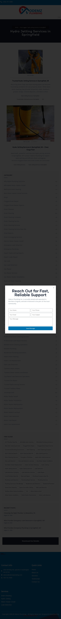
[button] (53, 287)
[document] (30, 309)
